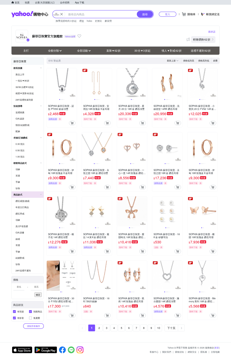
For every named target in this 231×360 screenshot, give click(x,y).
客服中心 (154, 351)
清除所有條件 (33, 326)
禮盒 (81, 21)
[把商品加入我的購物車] (72, 123)
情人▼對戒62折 (172, 50)
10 (158, 328)
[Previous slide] (49, 83)
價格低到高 (188, 60)
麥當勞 (108, 21)
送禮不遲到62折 (201, 50)
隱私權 (203, 351)
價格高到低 (203, 60)
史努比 (98, 21)
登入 (167, 14)
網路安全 (192, 351)
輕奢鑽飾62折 (201, 39)
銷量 (215, 60)
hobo (89, 21)
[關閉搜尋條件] (62, 14)
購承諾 (211, 31)
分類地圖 (215, 351)
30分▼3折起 (142, 50)
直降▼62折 (113, 50)
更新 (217, 347)
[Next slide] (74, 83)
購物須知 (179, 351)
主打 (26, 50)
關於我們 (166, 351)
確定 (38, 294)
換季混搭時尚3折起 (66, 21)
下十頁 (171, 328)
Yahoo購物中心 (29, 14)
